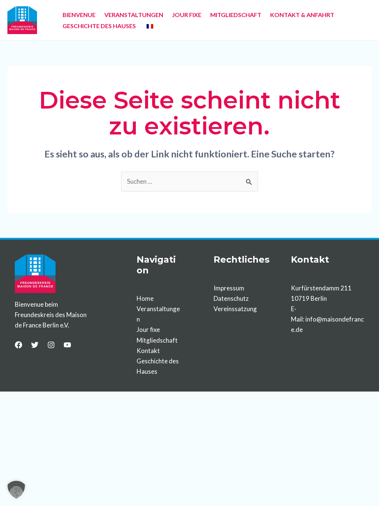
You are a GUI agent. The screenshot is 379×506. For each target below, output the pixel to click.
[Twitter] (34, 345)
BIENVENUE (79, 14)
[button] (16, 489)
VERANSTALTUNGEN (133, 14)
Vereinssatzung (235, 309)
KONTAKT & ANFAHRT (302, 14)
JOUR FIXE (186, 14)
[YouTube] (67, 345)
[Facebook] (18, 345)
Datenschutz (231, 298)
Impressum (229, 288)
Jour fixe (148, 329)
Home (145, 298)
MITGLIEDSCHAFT (235, 14)
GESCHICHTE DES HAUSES (99, 25)
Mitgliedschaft (157, 340)
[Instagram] (51, 345)
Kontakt (148, 350)
